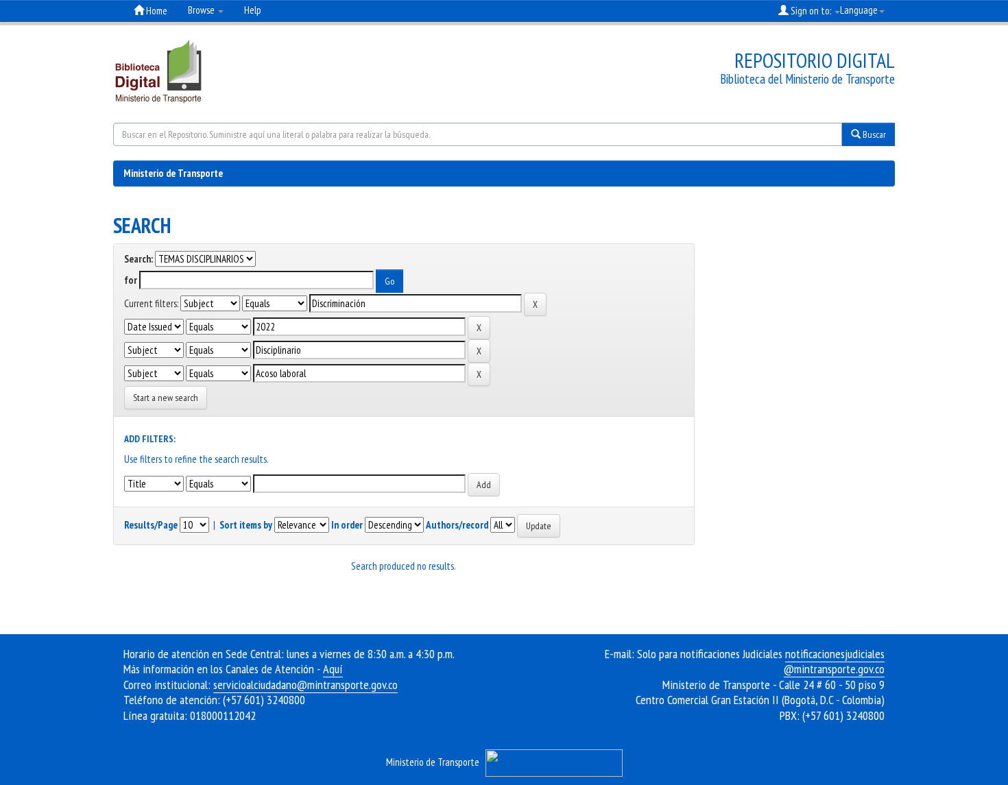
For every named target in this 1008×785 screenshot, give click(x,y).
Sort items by (245, 524)
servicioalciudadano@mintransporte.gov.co (305, 684)
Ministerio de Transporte (173, 173)
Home (155, 10)
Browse (202, 9)
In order (347, 524)
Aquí (333, 669)
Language (859, 9)
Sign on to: (811, 10)
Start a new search (165, 397)
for (130, 280)
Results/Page (151, 524)
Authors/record (457, 524)
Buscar (873, 134)
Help (252, 9)
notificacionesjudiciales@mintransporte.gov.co (834, 661)
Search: (138, 258)
